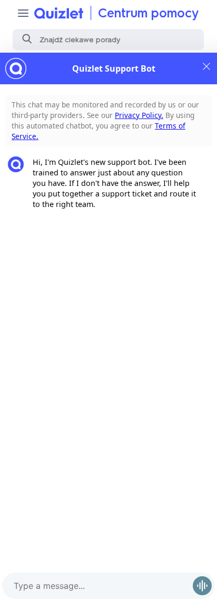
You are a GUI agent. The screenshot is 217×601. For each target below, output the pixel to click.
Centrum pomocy (148, 13)
